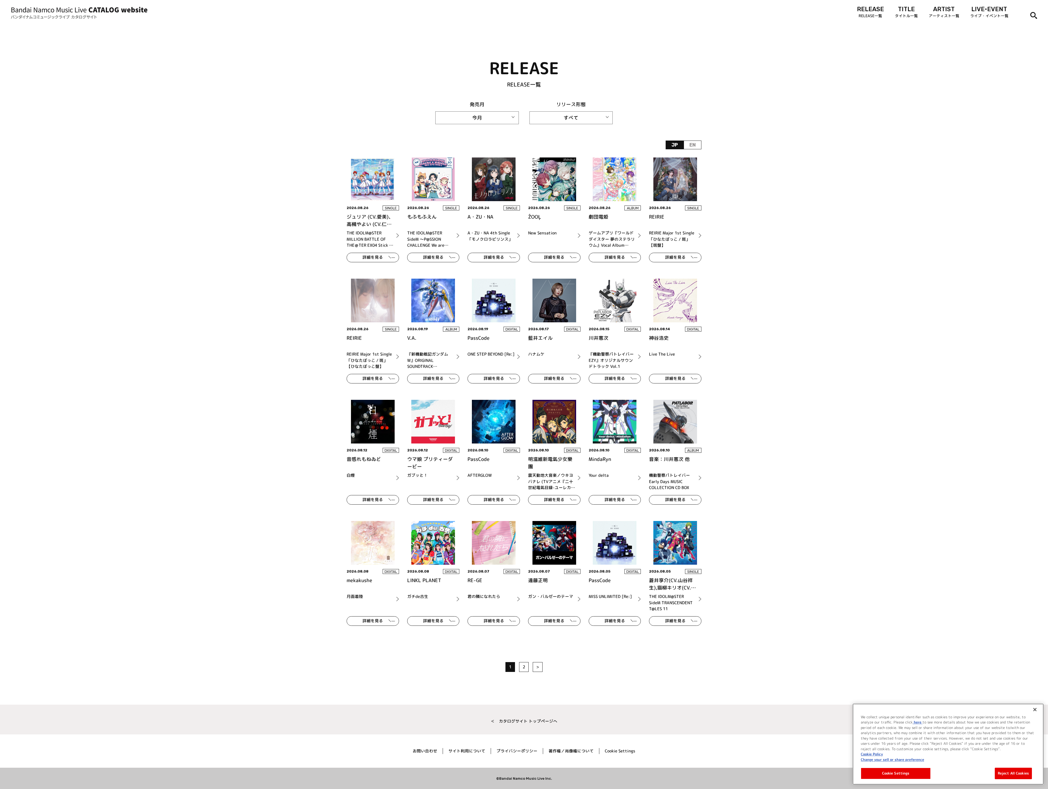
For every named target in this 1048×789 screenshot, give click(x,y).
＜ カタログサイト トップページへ (524, 721)
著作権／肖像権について (571, 751)
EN (692, 145)
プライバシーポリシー (516, 751)
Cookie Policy (872, 754)
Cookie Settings (896, 773)
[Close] (1035, 710)
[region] (948, 744)
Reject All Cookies (1013, 773)
